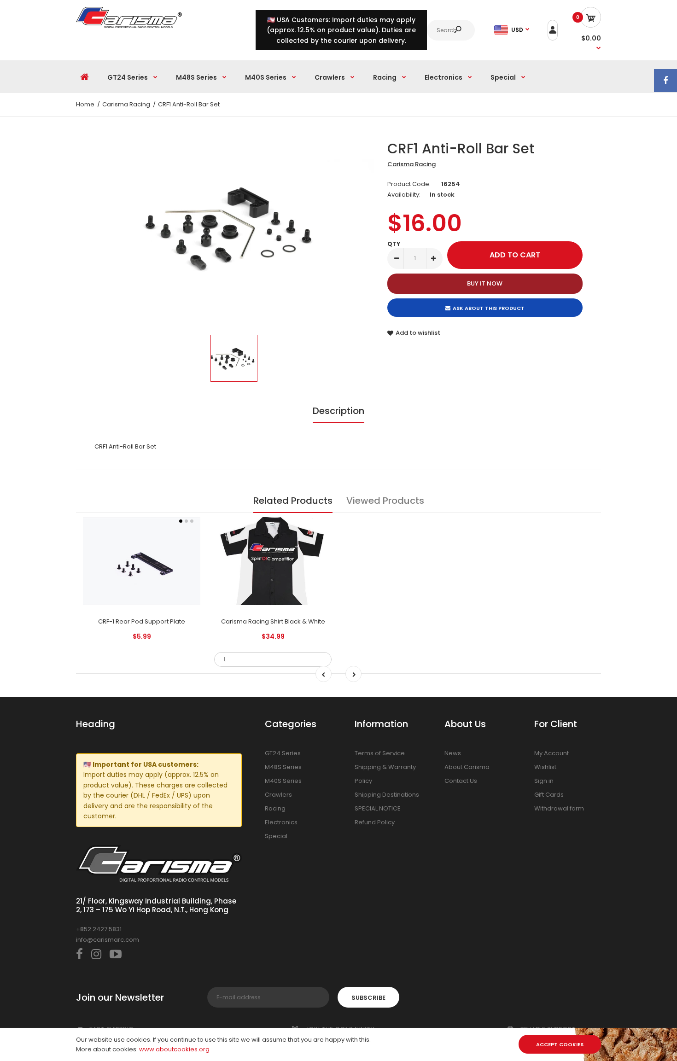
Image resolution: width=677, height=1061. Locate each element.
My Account (551, 753)
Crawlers (278, 794)
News (452, 753)
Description (338, 410)
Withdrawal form (559, 808)
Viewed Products (385, 500)
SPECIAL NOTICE (378, 808)
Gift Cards (549, 794)
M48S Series (283, 767)
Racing (275, 808)
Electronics (281, 822)
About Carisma (467, 767)
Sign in (544, 780)
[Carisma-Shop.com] (129, 26)
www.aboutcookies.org (174, 1049)
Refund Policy (375, 822)
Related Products (293, 500)
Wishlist (545, 767)
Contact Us (460, 780)
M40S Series (283, 780)
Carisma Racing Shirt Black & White (273, 621)
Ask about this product (489, 308)
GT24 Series (283, 753)
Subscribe (368, 997)
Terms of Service (380, 753)
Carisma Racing (411, 164)
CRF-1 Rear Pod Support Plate (141, 621)
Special (276, 836)
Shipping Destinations (387, 794)
